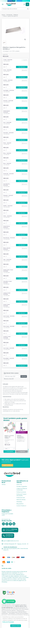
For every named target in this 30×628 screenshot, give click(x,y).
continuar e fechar (15, 625)
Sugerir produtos (7, 465)
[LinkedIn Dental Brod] (14, 523)
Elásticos (16, 14)
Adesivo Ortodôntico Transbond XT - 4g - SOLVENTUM (21, 437)
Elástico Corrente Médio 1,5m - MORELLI (9, 437)
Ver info (25, 60)
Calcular (23, 376)
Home (3, 14)
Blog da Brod (20, 503)
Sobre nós (19, 484)
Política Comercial (21, 492)
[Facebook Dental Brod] (10, 523)
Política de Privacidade (8, 621)
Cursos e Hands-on (21, 505)
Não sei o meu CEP (9, 378)
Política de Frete (21, 497)
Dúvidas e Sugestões (22, 486)
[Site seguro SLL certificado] (9, 592)
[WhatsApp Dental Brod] (3, 523)
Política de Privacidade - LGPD (8, 514)
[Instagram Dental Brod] (7, 523)
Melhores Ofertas (21, 499)
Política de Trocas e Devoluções (21, 495)
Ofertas (3, 484)
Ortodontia (9, 14)
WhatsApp (19, 501)
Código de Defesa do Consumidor (22, 489)
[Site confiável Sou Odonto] (9, 601)
